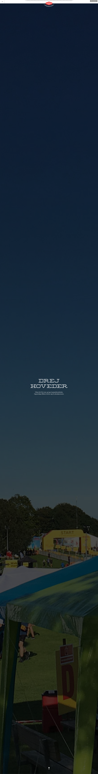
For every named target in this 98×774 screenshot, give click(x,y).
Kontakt (94, 1)
